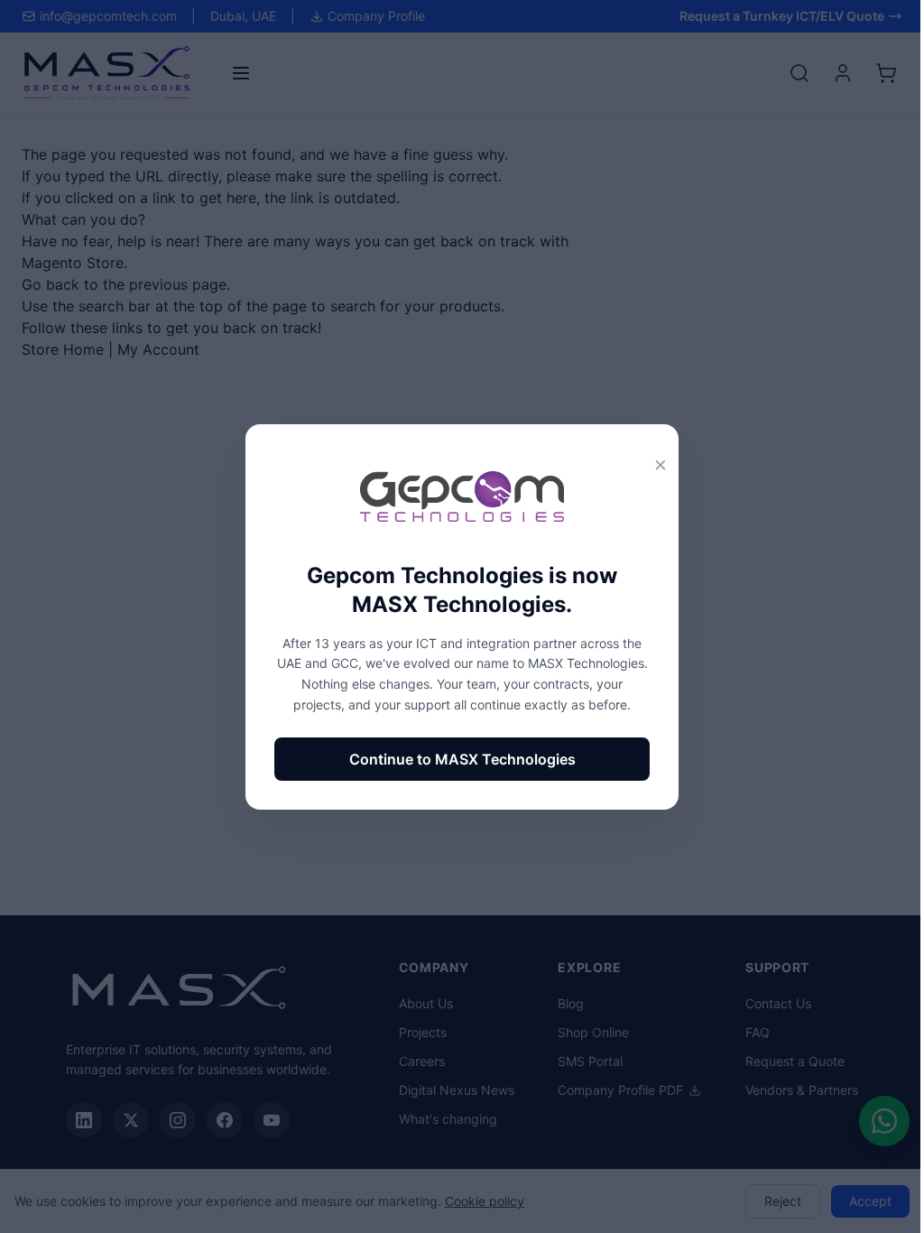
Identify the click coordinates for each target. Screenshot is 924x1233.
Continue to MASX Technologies (462, 759)
